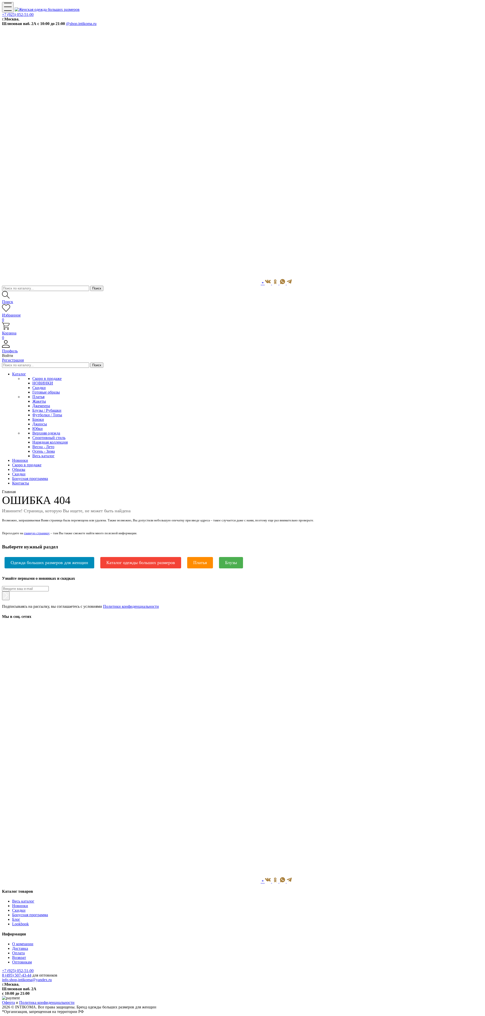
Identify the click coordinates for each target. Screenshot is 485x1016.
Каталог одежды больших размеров (140, 562)
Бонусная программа (30, 915)
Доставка (20, 948)
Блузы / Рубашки (46, 410)
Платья (38, 397)
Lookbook (20, 924)
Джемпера (41, 406)
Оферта (8, 1002)
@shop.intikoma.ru (81, 23)
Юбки (37, 428)
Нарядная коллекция (50, 442)
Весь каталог (43, 456)
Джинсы (39, 424)
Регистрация (13, 360)
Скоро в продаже (47, 378)
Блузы (231, 562)
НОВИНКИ (42, 383)
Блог (16, 919)
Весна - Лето (43, 447)
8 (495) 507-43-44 (16, 975)
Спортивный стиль (48, 438)
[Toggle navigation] (8, 7)
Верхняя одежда (46, 433)
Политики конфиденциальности (131, 606)
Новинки (20, 906)
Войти (7, 355)
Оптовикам (22, 962)
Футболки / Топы (47, 415)
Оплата (18, 953)
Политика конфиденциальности (47, 1002)
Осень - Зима (43, 451)
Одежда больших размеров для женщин (49, 562)
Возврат (19, 957)
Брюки (38, 419)
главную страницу (37, 533)
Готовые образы (46, 392)
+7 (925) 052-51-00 (18, 14)
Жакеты (39, 401)
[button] (242, 348)
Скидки (39, 387)
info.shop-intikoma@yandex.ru (27, 980)
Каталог (19, 374)
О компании (22, 944)
